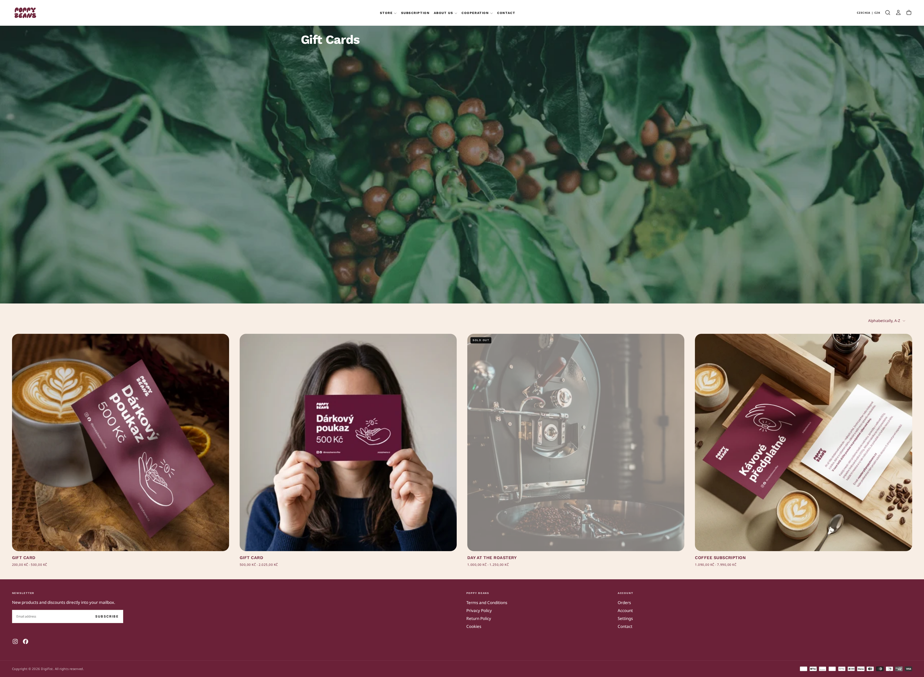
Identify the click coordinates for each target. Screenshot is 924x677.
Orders (624, 602)
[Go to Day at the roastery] (575, 442)
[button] (868, 12)
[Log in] (898, 12)
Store (386, 13)
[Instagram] (15, 641)
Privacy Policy (479, 610)
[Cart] (909, 12)
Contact (506, 13)
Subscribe (107, 616)
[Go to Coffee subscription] (803, 442)
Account (625, 610)
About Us (443, 13)
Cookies (473, 626)
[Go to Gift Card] (120, 442)
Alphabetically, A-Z (884, 320)
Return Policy (478, 618)
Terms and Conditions (486, 602)
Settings (625, 618)
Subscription (415, 13)
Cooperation (475, 13)
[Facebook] (25, 641)
